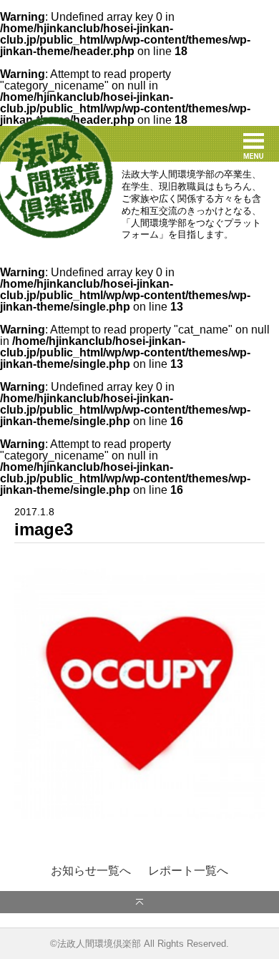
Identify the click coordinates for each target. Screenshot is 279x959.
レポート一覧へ (188, 871)
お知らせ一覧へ (91, 871)
